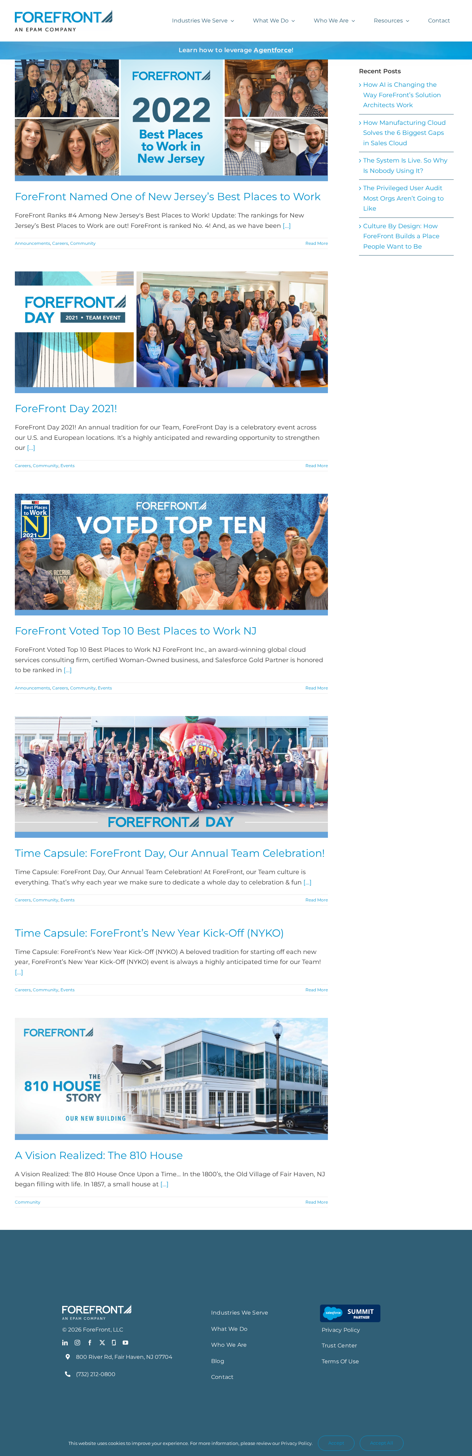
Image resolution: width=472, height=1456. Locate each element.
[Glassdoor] (114, 1342)
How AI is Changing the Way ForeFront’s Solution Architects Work (402, 95)
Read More (316, 243)
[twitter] (102, 1342)
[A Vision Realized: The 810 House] (171, 1079)
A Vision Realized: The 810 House (99, 1155)
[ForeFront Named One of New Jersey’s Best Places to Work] (171, 120)
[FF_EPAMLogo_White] (96, 1307)
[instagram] (77, 1342)
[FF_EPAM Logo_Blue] (63, 13)
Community (83, 243)
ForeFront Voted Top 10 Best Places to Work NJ (136, 630)
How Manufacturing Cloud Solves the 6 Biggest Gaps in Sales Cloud (404, 133)
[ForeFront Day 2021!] (171, 332)
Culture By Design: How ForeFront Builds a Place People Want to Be (401, 236)
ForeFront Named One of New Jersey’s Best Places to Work (168, 196)
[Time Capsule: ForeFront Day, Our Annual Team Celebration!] (171, 777)
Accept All (381, 1443)
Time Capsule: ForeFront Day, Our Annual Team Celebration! (170, 853)
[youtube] (125, 1342)
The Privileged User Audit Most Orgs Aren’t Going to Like (403, 198)
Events (67, 465)
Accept (336, 1443)
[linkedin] (65, 1342)
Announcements (32, 243)
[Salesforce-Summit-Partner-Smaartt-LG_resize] (350, 1307)
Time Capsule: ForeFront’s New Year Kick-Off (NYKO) (149, 933)
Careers (60, 243)
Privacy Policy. (297, 1443)
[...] (287, 226)
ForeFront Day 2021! (66, 408)
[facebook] (90, 1342)
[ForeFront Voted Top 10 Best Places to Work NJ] (171, 555)
